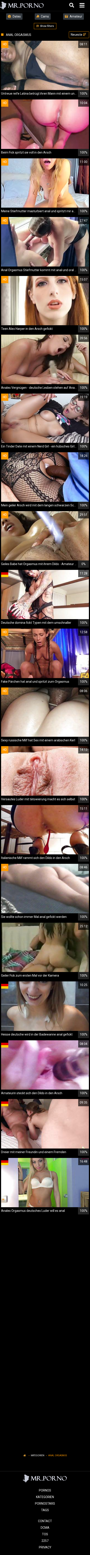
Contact (45, 1521)
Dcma (45, 1527)
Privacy (45, 1547)
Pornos (45, 1490)
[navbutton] (82, 5)
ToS (45, 1534)
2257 (45, 1541)
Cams (44, 16)
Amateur (75, 16)
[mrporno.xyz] (22, 5)
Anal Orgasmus (57, 1455)
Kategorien (37, 1455)
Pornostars (45, 1503)
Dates (16, 16)
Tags (45, 1510)
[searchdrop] (72, 5)
